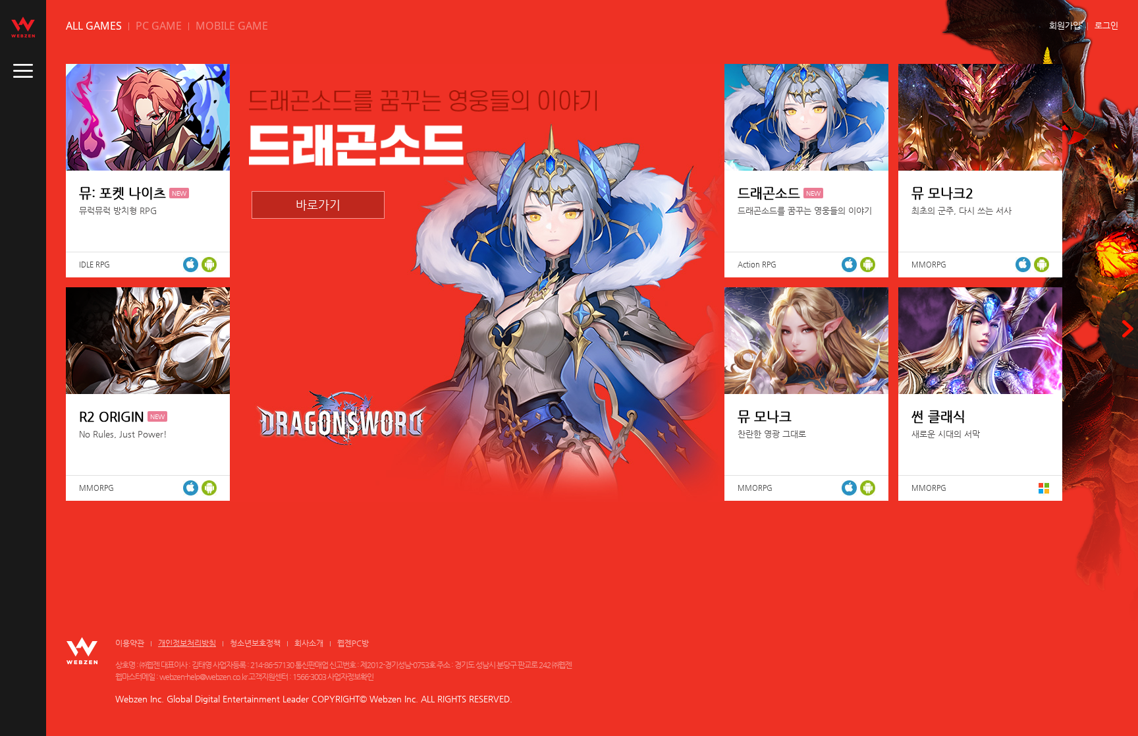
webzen (23, 27)
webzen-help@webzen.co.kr (203, 676)
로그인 (1106, 25)
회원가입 (1065, 25)
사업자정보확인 (350, 676)
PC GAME (159, 26)
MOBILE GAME (232, 26)
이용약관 (129, 643)
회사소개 (308, 643)
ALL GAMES (94, 26)
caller (23, 71)
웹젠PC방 (353, 643)
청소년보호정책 (255, 643)
